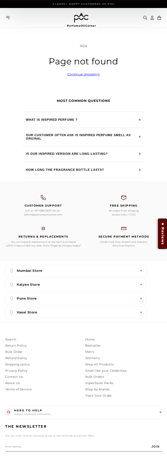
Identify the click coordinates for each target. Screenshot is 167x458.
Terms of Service (18, 389)
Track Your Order (98, 396)
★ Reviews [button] (162, 233)
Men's (89, 352)
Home (90, 339)
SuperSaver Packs (99, 383)
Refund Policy (16, 358)
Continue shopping (83, 74)
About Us (12, 383)
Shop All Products (99, 364)
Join (155, 446)
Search (10, 339)
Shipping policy (17, 364)
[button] (159, 17)
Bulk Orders (94, 377)
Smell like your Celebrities (106, 371)
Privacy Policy (16, 371)
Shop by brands (97, 389)
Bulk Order (14, 352)
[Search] (145, 17)
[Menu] (7, 18)
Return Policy (16, 345)
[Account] (152, 17)
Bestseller (93, 345)
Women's (92, 358)
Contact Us (14, 377)
